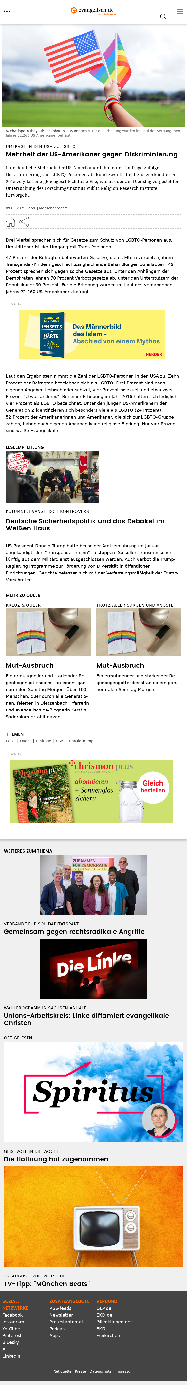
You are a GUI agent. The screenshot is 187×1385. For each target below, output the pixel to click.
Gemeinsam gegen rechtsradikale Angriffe (74, 932)
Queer (25, 741)
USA (59, 741)
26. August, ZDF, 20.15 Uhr (35, 1276)
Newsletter (61, 1315)
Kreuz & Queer (23, 605)
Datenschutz (100, 1371)
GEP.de (103, 1308)
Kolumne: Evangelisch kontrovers (47, 511)
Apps (54, 1335)
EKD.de (104, 1315)
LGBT (10, 741)
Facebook (12, 1315)
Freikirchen (108, 1335)
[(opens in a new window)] (92, 334)
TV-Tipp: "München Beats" (47, 1284)
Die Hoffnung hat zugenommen (56, 1159)
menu (7, 11)
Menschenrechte (53, 208)
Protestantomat (66, 1321)
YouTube (11, 1328)
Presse (80, 1371)
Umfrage (43, 741)
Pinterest (12, 1335)
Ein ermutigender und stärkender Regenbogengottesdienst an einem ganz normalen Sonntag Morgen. (137, 682)
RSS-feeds (60, 1308)
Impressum (124, 1371)
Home (11, 222)
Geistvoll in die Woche (31, 1151)
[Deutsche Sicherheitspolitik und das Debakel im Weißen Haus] (93, 477)
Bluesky (10, 1342)
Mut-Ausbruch (30, 666)
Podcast (57, 1328)
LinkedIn (11, 1355)
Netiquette (63, 1371)
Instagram (13, 1321)
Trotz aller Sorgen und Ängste (135, 605)
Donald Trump (81, 741)
